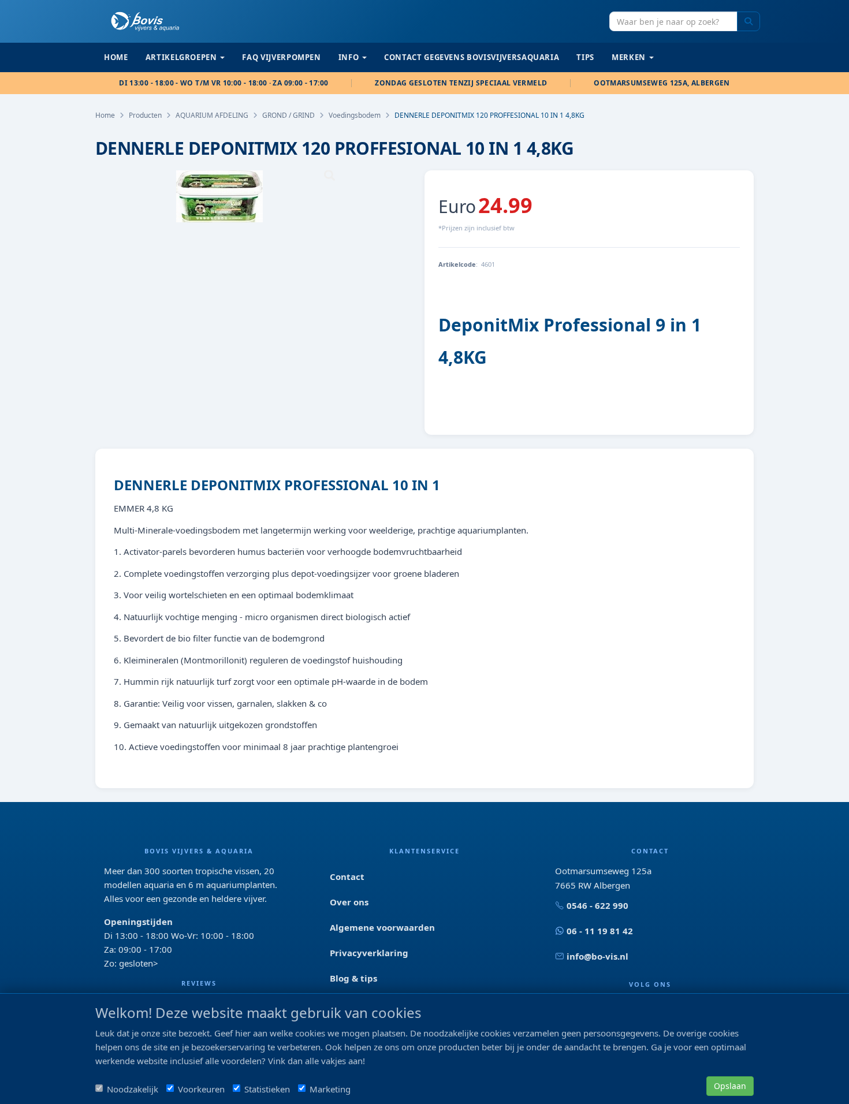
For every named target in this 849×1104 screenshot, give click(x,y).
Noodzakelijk (132, 1089)
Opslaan (730, 1085)
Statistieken (267, 1089)
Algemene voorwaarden (382, 927)
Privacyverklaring (369, 952)
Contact (347, 876)
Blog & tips (353, 978)
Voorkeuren (201, 1089)
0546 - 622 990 (597, 905)
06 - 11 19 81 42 (600, 931)
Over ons (349, 902)
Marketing (330, 1089)
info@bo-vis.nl (597, 956)
